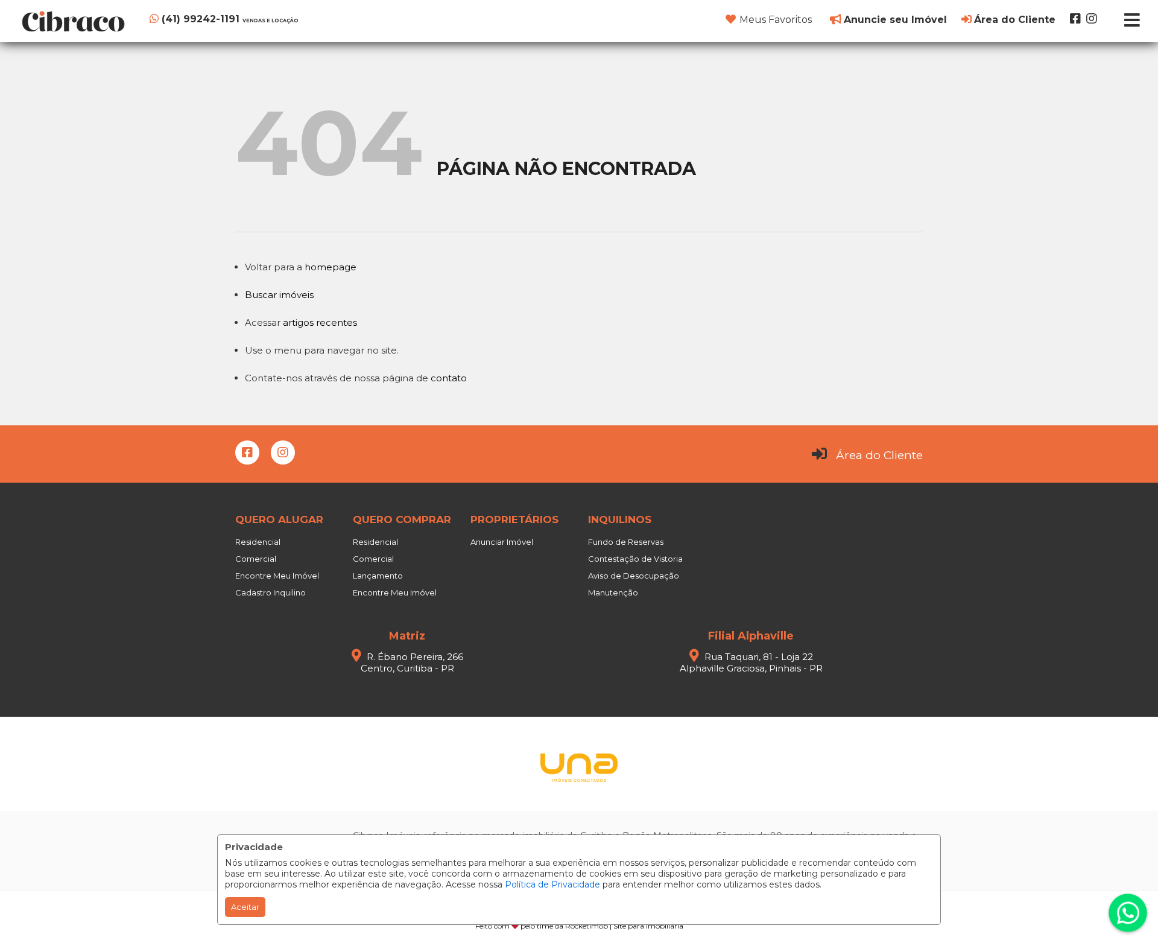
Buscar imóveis (279, 294)
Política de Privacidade (552, 884)
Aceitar (245, 907)
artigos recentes (320, 322)
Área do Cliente (879, 455)
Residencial (257, 542)
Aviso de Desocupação (633, 575)
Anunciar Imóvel (501, 542)
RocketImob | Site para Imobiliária (624, 925)
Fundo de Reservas (625, 542)
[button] (223, 19)
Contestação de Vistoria (635, 559)
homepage (330, 267)
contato (449, 378)
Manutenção (613, 592)
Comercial (255, 559)
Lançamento (378, 575)
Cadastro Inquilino (270, 592)
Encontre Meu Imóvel (277, 575)
